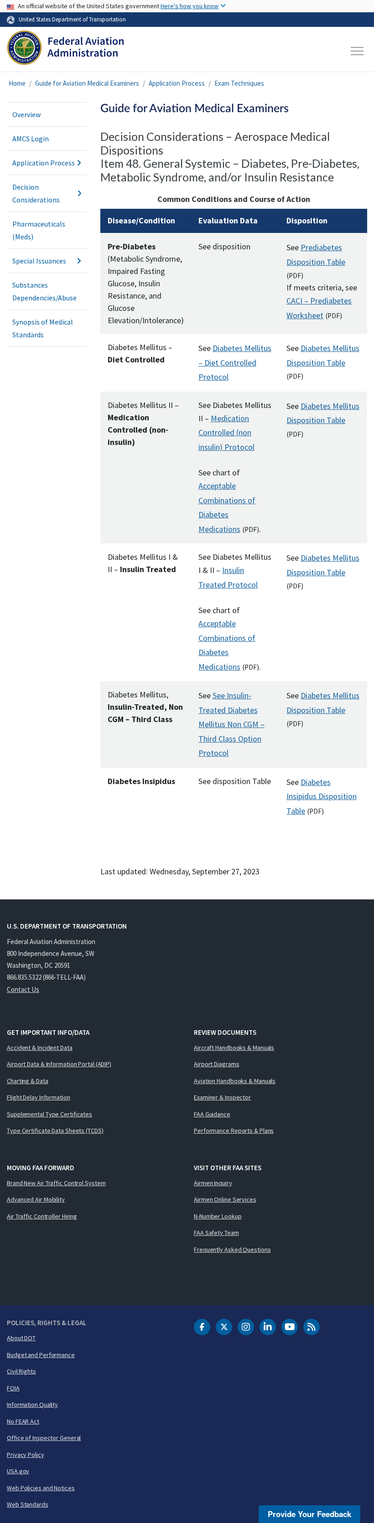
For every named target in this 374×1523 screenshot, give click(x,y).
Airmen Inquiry (213, 1183)
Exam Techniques (239, 83)
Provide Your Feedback (309, 1513)
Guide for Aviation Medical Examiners (87, 83)
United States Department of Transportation (72, 19)
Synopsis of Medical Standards (42, 328)
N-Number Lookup (218, 1216)
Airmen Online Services (225, 1199)
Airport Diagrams (216, 1064)
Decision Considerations (36, 193)
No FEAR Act (23, 1421)
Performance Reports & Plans (234, 1130)
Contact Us (23, 989)
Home (17, 83)
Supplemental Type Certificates (49, 1114)
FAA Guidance (212, 1114)
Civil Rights (21, 1371)
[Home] (65, 51)
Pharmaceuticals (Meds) (38, 230)
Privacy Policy (25, 1455)
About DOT (21, 1338)
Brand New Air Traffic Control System (56, 1183)
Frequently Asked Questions (232, 1249)
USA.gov (18, 1471)
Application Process (177, 83)
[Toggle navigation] (357, 51)
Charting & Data (27, 1081)
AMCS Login (30, 138)
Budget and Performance (41, 1355)
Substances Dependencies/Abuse (44, 291)
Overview (26, 114)
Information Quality (32, 1404)
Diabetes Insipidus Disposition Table (321, 796)
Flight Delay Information (38, 1097)
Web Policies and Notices (41, 1488)
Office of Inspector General (44, 1438)
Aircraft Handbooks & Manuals (234, 1047)
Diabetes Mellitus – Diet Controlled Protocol (234, 362)
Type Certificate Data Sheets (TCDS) (55, 1130)
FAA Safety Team (216, 1233)
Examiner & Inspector (222, 1097)
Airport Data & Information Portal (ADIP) (59, 1064)
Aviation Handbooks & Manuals (234, 1081)
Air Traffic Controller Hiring (42, 1216)
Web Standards (27, 1504)
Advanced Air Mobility (36, 1199)
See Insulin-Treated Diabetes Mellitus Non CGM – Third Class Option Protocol (231, 724)
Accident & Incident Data (40, 1047)
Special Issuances (39, 260)
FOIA (13, 1388)
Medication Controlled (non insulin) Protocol (226, 432)
